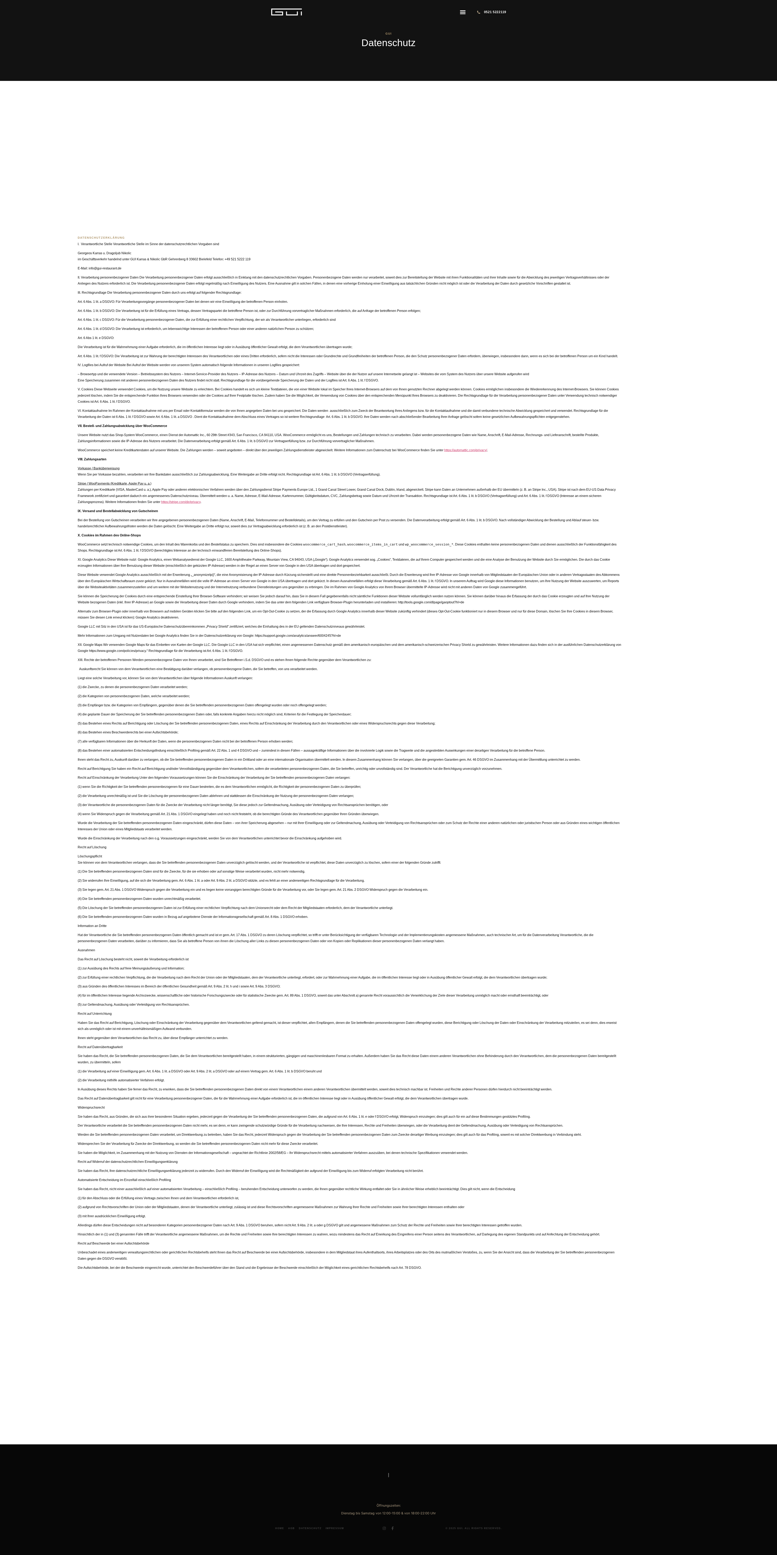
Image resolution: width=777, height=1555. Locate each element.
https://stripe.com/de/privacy (181, 502)
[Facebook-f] (392, 1528)
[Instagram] (384, 1528)
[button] (462, 12)
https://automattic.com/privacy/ (465, 450)
